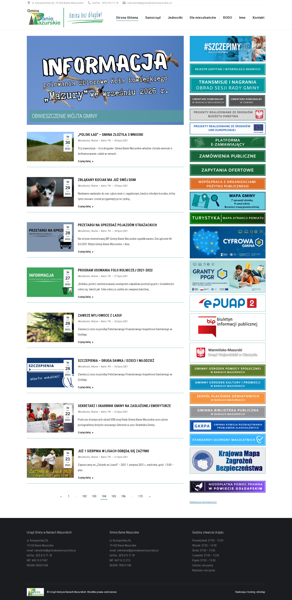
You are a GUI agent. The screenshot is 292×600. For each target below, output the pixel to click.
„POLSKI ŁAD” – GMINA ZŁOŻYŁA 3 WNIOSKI (110, 134)
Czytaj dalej (84, 161)
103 (94, 496)
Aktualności (84, 140)
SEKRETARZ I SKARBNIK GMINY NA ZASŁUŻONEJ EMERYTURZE (124, 406)
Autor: (106, 140)
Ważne (94, 140)
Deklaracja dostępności (203, 502)
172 (140, 496)
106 (123, 496)
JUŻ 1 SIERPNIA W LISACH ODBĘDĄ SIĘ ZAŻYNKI (113, 451)
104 (104, 496)
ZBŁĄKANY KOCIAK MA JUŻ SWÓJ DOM (107, 180)
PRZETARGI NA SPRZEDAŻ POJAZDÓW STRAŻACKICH (117, 225)
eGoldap (260, 591)
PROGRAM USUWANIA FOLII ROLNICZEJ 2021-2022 (115, 270)
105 (114, 496)
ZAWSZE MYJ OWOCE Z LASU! (100, 315)
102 (84, 496)
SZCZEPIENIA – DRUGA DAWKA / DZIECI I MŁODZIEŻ (116, 360)
